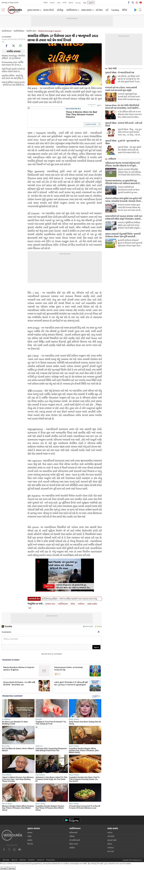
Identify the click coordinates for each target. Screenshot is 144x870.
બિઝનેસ (30, 844)
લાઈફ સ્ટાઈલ (86, 10)
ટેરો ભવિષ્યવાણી (74, 840)
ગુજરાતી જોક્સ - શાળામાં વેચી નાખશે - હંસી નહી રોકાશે (123, 124)
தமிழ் (58, 2)
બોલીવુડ (60, 10)
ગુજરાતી (91, 2)
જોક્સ (73, 603)
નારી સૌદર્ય (110, 836)
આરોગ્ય (109, 832)
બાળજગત (110, 847)
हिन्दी (46, 2)
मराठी (64, 2)
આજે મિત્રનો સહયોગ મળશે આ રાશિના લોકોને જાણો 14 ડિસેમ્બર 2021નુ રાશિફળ (13, 70)
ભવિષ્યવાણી (73, 832)
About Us (14, 860)
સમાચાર (29, 832)
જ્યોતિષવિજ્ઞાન (19, 30)
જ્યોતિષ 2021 (31, 30)
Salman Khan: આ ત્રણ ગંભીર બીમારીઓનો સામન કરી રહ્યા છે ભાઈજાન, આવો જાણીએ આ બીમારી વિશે (123, 106)
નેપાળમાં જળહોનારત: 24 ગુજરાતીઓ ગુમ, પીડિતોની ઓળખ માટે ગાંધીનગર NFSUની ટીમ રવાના (123, 182)
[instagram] (136, 2)
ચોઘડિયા (72, 847)
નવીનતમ (112, 158)
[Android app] (72, 820)
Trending (115, 10)
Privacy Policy (50, 860)
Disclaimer (31, 860)
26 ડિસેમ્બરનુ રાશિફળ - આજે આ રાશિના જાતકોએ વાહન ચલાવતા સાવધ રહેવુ (69, 599)
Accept (3, 868)
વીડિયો (124, 10)
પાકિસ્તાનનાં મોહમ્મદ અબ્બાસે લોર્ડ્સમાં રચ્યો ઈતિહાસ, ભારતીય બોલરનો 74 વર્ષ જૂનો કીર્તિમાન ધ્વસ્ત (122, 164)
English (52, 2)
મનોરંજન (81, 603)
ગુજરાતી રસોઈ (111, 840)
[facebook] (128, 2)
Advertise (23, 860)
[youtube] (140, 2)
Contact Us (40, 860)
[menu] (4, 10)
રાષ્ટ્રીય (29, 836)
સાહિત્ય (109, 844)
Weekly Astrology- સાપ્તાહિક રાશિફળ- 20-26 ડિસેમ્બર (13, 56)
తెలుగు (71, 2)
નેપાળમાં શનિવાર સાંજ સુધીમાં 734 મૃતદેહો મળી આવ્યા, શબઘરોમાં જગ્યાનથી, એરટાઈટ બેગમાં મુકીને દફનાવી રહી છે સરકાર (123, 199)
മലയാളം (78, 2)
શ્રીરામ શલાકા (73, 844)
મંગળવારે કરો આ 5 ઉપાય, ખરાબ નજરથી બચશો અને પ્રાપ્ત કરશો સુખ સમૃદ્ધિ (121, 89)
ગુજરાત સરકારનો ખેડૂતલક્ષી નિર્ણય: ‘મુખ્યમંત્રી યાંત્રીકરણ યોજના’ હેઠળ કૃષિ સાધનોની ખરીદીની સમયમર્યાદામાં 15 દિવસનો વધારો (123, 235)
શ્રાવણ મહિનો (48, 10)
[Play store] (135, 9)
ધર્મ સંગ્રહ (99, 10)
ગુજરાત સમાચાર (33, 10)
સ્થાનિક (29, 840)
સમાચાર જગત (50, 603)
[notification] (140, 9)
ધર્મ (107, 10)
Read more (48, 586)
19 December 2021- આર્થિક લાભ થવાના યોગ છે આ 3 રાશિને (12, 63)
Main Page (6, 860)
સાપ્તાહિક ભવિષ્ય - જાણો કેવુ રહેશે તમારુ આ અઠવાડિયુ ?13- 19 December (13, 76)
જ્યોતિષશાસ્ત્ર (71, 10)
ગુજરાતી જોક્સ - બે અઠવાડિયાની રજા (119, 72)
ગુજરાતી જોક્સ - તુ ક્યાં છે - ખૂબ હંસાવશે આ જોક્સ (122, 142)
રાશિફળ (72, 836)
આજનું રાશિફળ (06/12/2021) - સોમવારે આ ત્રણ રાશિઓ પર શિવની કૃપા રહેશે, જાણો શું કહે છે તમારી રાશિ (13, 83)
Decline (12, 868)
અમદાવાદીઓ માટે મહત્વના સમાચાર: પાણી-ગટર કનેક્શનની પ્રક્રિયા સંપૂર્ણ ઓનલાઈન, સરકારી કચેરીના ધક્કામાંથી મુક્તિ (123, 217)
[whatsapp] (20, 46)
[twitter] (132, 2)
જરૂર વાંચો (112, 68)
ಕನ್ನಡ (84, 2)
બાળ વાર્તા (110, 851)
